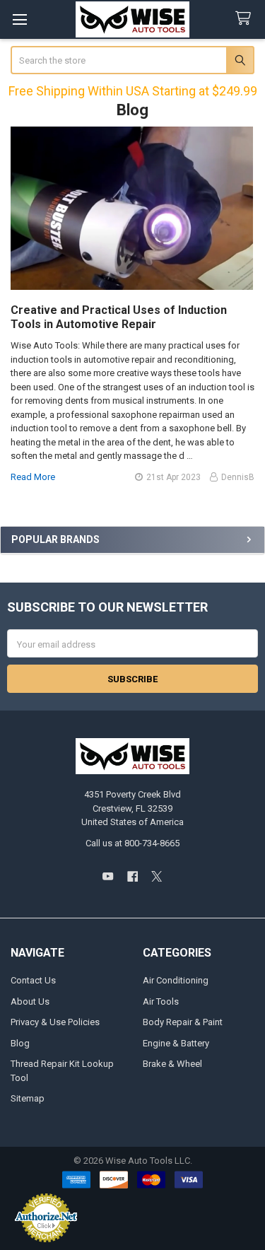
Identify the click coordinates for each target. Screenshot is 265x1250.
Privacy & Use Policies (55, 1022)
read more (33, 477)
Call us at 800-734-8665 (132, 843)
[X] (156, 876)
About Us (30, 1001)
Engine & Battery (176, 1043)
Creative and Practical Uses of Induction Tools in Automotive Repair (119, 317)
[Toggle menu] (19, 19)
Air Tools (161, 1001)
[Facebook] (132, 876)
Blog (20, 1043)
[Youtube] (108, 876)
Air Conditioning (175, 980)
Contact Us (33, 980)
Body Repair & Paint (183, 1022)
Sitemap (28, 1098)
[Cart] (246, 18)
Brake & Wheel (172, 1063)
